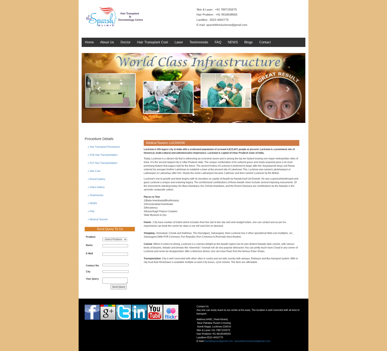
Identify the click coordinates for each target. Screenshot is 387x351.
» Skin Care (94, 171)
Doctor (126, 42)
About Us (107, 42)
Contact (265, 42)
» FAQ (91, 211)
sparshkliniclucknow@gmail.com (252, 341)
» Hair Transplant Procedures (104, 146)
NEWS (233, 42)
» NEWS (92, 203)
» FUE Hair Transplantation (103, 155)
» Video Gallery (96, 187)
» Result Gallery (96, 179)
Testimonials (198, 42)
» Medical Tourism (98, 219)
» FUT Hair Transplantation (102, 163)
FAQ (218, 42)
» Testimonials (95, 195)
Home (89, 42)
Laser (179, 42)
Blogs (248, 42)
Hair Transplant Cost (152, 42)
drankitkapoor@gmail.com (218, 341)
